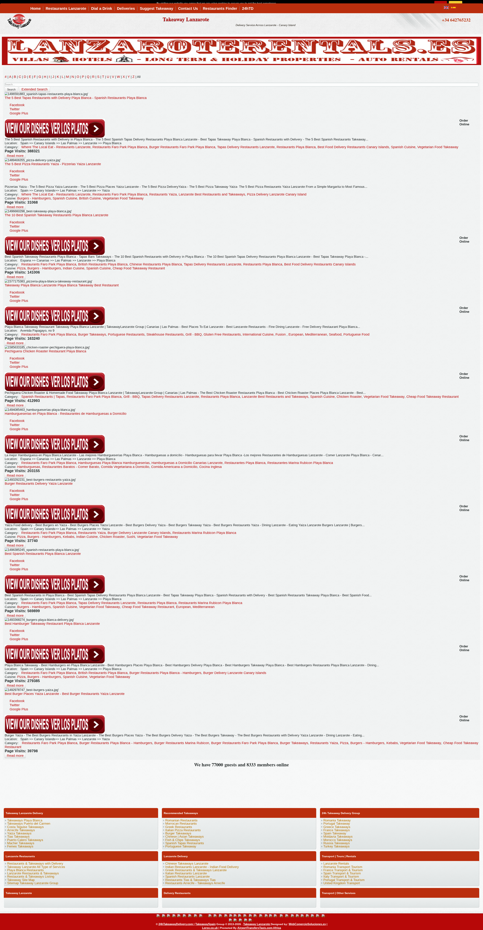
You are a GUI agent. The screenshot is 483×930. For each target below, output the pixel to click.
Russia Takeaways (336, 843)
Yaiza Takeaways (19, 833)
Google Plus (19, 113)
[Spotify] (108, 902)
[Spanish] (236, 920)
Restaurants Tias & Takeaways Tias (190, 880)
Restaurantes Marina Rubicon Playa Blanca (300, 463)
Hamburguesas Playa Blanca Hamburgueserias (114, 463)
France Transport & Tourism (343, 870)
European (295, 334)
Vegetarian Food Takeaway (437, 147)
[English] (159, 916)
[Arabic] (174, 916)
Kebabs (68, 537)
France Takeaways (336, 830)
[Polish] (298, 916)
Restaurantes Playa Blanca (245, 463)
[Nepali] (282, 916)
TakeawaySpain (205, 924)
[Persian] (293, 916)
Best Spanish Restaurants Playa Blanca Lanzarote (43, 554)
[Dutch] (226, 916)
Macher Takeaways (20, 843)
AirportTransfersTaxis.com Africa (259, 927)
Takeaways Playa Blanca (24, 820)
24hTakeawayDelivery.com (176, 924)
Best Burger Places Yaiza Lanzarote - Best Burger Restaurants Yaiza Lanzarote (65, 694)
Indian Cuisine (73, 268)
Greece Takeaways (336, 827)
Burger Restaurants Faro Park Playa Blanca (182, 147)
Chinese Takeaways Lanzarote (186, 863)
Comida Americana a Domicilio (174, 467)
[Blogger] (72, 902)
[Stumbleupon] (87, 902)
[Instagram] (44, 902)
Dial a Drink (101, 8)
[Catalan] (196, 916)
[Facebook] (8, 902)
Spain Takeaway (334, 833)
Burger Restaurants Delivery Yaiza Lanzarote (39, 483)
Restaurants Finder (220, 8)
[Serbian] (324, 916)
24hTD (247, 8)
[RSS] (101, 902)
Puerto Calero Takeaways (25, 840)
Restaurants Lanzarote (66, 8)
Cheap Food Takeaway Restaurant (139, 268)
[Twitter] (15, 902)
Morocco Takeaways (337, 840)
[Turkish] (246, 920)
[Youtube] (29, 902)
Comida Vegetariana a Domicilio (125, 467)
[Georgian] (240, 916)
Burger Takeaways (92, 334)
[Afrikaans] (164, 916)
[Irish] (262, 916)
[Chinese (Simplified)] (203, 916)
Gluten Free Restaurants (222, 334)
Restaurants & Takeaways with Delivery (35, 863)
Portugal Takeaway (336, 823)
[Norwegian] (288, 916)
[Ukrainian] (251, 920)
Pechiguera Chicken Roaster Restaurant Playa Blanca (45, 351)
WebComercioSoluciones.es (307, 924)
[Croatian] (211, 916)
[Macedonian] (277, 916)
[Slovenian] (231, 920)
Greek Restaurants (178, 827)
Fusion (281, 334)
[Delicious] (65, 902)
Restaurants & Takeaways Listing (30, 876)
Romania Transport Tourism (342, 867)
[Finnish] (231, 916)
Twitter (15, 109)
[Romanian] (308, 916)
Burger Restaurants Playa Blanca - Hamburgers (165, 673)
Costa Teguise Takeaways (25, 827)
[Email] (94, 902)
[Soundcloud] (37, 902)
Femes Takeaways (20, 846)
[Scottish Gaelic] (319, 916)
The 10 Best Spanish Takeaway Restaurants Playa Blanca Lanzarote (56, 215)
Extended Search (35, 89)
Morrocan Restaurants (181, 823)
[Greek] (251, 916)
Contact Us (188, 8)
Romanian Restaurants (181, 820)
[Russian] (313, 916)
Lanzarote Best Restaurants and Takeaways (212, 194)
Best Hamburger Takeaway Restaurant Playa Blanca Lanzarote (52, 624)
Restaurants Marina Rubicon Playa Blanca (204, 533)
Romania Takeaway (337, 820)
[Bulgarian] (191, 916)
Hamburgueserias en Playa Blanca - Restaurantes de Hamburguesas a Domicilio (65, 414)
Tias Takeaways (18, 836)
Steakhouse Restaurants (165, 334)
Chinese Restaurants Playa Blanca (155, 264)
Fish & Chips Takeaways (182, 840)
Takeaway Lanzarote (186, 19)
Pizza (21, 268)
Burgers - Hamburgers (34, 198)
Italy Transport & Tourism (341, 876)
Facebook (17, 105)
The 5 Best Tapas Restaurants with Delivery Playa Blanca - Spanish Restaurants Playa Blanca (76, 98)
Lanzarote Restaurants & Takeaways (33, 873)
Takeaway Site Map (21, 880)
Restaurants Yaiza (163, 194)
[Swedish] (241, 920)
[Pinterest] (51, 902)
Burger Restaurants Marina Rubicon (181, 743)
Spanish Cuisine (403, 147)
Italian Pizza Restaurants (183, 830)
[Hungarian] (256, 916)
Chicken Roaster (349, 397)
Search (11, 89)
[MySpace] (123, 902)
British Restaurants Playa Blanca (103, 264)
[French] (236, 916)
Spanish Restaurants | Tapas (43, 397)
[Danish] (221, 916)
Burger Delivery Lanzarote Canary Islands (139, 533)
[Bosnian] (185, 916)
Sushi (131, 537)
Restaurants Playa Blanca (296, 147)
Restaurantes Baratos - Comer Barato (70, 467)
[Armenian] (180, 916)
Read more (15, 156)
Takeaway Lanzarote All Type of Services (36, 867)
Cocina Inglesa (210, 467)
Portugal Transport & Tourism (344, 880)
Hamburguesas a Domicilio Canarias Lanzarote (187, 463)
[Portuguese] (303, 916)
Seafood (335, 334)
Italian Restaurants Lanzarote (186, 873)
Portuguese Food (356, 334)
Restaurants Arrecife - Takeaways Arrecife (195, 883)
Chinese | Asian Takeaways (184, 836)
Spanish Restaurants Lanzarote (187, 876)
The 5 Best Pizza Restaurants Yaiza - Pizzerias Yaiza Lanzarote (53, 164)
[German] (246, 916)
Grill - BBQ (193, 334)
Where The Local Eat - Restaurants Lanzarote (56, 147)
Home (35, 8)
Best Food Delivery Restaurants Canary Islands (353, 147)
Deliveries (126, 8)
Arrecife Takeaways (21, 830)
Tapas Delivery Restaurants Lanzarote (246, 147)
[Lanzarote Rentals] (241, 50)
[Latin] (271, 916)
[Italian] (267, 916)
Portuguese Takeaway (180, 846)
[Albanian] (169, 916)
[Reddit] (80, 902)
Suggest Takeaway (156, 8)
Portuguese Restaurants (126, 334)
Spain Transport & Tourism (342, 873)
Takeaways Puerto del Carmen (28, 823)
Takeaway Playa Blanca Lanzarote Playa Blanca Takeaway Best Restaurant (62, 285)
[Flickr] (115, 902)
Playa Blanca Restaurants (25, 870)
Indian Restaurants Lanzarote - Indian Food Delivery (202, 867)
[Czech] (216, 916)
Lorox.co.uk (210, 927)
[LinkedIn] (58, 902)
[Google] (22, 902)
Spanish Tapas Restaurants (184, 843)
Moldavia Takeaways (338, 836)
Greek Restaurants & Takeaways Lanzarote (196, 870)
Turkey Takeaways (336, 846)
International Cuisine (258, 334)
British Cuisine (90, 198)
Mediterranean (316, 334)
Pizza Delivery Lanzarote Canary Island (276, 194)
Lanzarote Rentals (336, 863)
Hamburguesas (28, 467)
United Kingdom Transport (341, 883)
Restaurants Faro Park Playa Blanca (119, 147)
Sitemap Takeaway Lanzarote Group (32, 883)
